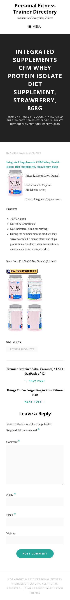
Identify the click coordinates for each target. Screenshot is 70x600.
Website (10, 533)
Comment (13, 441)
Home (12, 116)
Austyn (14, 153)
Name (11, 494)
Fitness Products (31, 116)
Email (11, 514)
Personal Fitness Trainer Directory (35, 8)
